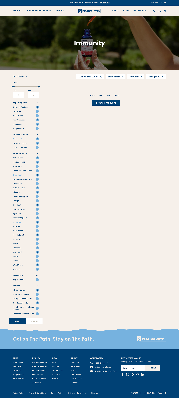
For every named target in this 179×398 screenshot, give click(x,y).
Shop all (18, 10)
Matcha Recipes (39, 370)
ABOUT (74, 358)
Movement (56, 374)
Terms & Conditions (37, 393)
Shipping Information (77, 393)
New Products (19, 379)
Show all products (106, 103)
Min (14, 90)
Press (73, 370)
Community (139, 10)
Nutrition (55, 366)
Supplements (18, 374)
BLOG (54, 358)
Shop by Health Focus (39, 10)
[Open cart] (165, 11)
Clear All (34, 321)
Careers (74, 383)
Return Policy (18, 393)
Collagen (17, 370)
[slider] (13, 87)
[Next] (117, 3)
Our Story (75, 362)
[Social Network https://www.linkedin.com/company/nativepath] (142, 374)
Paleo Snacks (37, 374)
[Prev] (62, 3)
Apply (17, 321)
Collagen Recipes (39, 362)
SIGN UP (152, 368)
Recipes (60, 10)
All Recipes (36, 383)
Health (54, 362)
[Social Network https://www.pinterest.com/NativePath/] (132, 374)
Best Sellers (18, 366)
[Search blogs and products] (154, 11)
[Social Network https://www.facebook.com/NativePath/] (122, 374)
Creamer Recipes (39, 366)
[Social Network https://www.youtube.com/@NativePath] (137, 374)
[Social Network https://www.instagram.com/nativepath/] (127, 374)
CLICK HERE (103, 4)
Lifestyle (55, 379)
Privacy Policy (57, 393)
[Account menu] (159, 11)
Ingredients (75, 366)
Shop (15, 358)
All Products (18, 362)
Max (29, 90)
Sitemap (94, 393)
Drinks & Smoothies (40, 379)
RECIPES (36, 358)
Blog (126, 10)
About (115, 10)
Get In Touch (76, 379)
